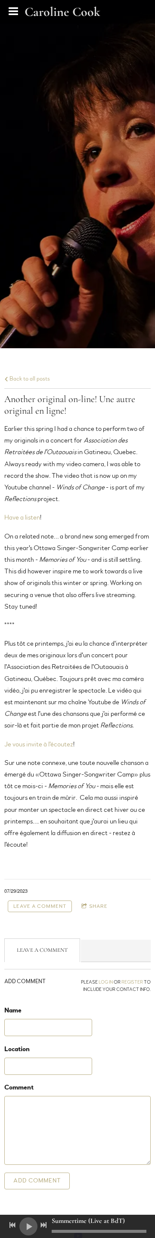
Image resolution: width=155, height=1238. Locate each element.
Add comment (37, 1181)
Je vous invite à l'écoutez (38, 744)
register (132, 982)
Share (98, 906)
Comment (19, 1087)
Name (13, 1010)
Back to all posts (29, 378)
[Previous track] (12, 1225)
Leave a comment (39, 906)
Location (17, 1049)
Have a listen (22, 517)
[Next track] (43, 1225)
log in (106, 982)
